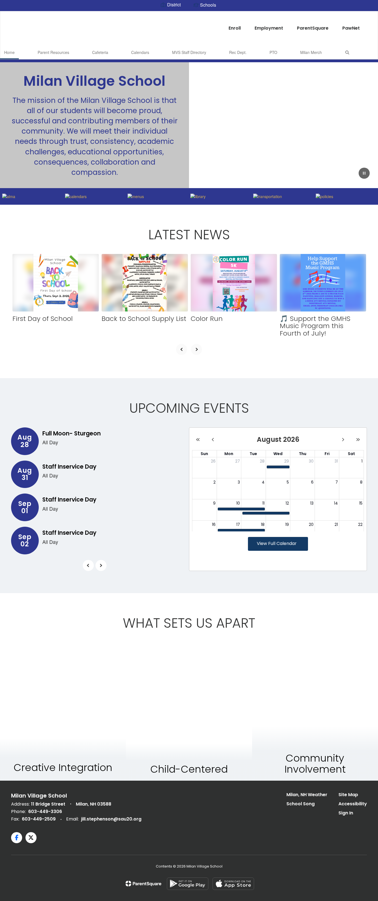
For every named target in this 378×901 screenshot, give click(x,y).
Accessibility (352, 804)
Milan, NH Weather (306, 794)
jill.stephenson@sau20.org (111, 819)
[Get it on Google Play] (187, 883)
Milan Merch (311, 52)
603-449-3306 (45, 811)
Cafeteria (100, 52)
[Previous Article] (181, 349)
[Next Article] (196, 349)
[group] (63, 711)
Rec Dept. (238, 52)
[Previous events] (88, 565)
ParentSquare (312, 28)
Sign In (345, 813)
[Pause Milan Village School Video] (364, 174)
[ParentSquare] (143, 883)
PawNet (351, 28)
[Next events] (101, 565)
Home (9, 52)
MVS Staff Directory (189, 52)
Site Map (348, 794)
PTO (273, 52)
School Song (300, 804)
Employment (269, 28)
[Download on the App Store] (233, 883)
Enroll (235, 28)
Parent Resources (53, 52)
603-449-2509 (39, 819)
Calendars (140, 52)
